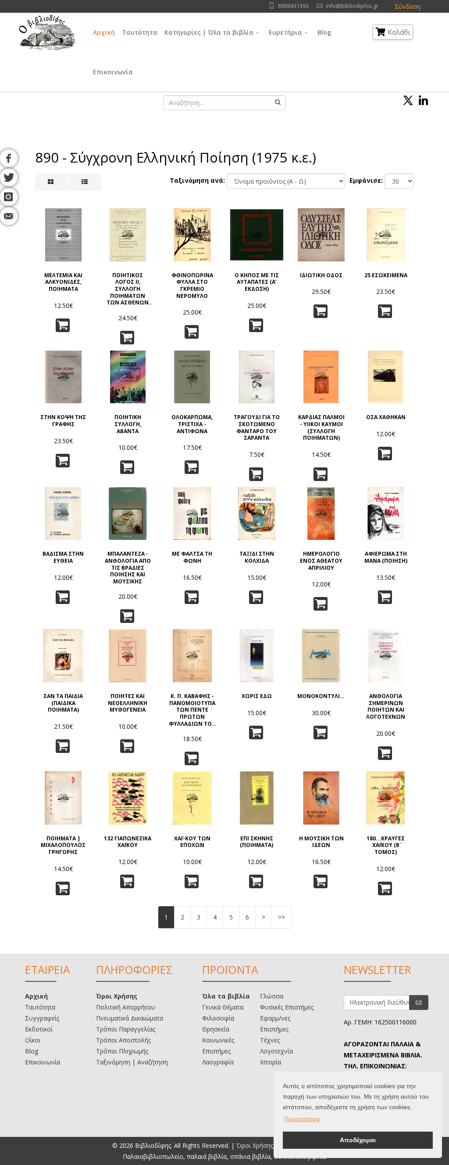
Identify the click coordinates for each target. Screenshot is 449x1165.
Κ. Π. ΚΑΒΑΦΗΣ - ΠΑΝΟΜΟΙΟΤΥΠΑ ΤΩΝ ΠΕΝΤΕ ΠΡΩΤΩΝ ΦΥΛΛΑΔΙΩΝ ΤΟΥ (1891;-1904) (192, 709)
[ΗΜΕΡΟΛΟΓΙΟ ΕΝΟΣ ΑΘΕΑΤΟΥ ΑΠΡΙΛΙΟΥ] (321, 513)
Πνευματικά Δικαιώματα (129, 1018)
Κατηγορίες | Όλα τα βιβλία (208, 32)
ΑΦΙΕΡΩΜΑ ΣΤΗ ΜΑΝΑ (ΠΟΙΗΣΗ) (385, 557)
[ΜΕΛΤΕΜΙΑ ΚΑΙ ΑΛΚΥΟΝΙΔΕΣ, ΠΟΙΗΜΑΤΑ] (63, 234)
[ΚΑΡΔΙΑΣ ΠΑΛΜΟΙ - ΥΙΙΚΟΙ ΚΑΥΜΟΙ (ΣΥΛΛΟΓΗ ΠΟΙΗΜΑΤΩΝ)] (321, 377)
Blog (324, 32)
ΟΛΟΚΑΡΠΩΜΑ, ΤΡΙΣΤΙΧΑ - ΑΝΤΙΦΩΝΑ (192, 424)
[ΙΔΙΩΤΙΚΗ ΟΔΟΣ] (321, 234)
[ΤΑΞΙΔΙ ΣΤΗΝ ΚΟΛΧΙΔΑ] (256, 513)
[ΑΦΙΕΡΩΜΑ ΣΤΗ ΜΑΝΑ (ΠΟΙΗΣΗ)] (385, 513)
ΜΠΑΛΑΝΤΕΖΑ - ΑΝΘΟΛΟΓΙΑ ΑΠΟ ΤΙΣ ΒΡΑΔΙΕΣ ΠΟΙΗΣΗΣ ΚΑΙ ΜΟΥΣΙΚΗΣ (128, 566)
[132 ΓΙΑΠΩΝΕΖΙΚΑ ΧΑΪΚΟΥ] (127, 798)
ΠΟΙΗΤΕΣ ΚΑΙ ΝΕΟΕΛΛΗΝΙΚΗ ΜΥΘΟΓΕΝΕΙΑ (127, 703)
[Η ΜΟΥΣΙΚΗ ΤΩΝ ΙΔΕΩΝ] (321, 798)
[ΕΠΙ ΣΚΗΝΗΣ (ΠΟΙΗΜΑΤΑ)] (256, 798)
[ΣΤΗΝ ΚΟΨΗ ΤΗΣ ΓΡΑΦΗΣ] (63, 377)
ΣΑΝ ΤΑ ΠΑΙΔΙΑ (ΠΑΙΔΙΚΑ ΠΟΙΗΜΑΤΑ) (63, 703)
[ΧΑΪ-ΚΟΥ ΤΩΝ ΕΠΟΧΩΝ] (192, 798)
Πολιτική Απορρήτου (125, 1007)
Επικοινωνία (113, 72)
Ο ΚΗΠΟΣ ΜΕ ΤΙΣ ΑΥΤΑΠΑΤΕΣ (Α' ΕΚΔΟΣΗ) (257, 282)
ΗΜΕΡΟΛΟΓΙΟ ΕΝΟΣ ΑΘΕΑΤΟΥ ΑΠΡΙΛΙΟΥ (321, 560)
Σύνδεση (407, 6)
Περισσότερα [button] (302, 1118)
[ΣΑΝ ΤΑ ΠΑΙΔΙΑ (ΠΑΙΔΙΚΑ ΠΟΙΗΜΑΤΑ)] (63, 655)
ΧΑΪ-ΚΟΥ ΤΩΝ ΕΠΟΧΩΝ (192, 842)
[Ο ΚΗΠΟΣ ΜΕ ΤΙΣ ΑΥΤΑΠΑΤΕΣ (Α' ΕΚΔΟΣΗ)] (256, 234)
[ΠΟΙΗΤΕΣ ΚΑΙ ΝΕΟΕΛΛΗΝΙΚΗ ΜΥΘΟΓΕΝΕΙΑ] (127, 655)
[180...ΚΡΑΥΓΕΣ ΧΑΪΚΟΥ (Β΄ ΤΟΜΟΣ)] (385, 798)
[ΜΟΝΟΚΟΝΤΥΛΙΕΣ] (321, 655)
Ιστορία (270, 1062)
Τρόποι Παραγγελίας (125, 1029)
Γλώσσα (271, 996)
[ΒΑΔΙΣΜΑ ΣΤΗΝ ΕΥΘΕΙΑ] (63, 513)
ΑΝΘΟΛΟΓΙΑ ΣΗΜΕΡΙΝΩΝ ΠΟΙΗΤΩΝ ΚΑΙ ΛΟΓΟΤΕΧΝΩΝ (385, 706)
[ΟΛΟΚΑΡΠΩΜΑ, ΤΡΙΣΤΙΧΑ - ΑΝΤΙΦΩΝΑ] (192, 377)
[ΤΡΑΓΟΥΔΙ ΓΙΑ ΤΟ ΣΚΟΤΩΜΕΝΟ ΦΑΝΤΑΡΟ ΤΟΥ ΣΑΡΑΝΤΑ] (256, 377)
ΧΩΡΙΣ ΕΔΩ (257, 696)
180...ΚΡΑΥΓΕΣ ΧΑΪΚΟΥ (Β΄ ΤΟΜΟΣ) (386, 845)
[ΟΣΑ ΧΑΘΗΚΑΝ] (385, 377)
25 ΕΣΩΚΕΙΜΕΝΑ (385, 275)
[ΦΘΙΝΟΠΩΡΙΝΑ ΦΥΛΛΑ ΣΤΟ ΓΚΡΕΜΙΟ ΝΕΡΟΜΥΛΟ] (192, 234)
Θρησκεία (215, 1029)
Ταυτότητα (139, 32)
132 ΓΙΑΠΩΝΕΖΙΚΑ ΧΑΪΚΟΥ (127, 842)
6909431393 (293, 6)
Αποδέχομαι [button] (358, 1139)
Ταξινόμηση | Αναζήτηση (132, 1062)
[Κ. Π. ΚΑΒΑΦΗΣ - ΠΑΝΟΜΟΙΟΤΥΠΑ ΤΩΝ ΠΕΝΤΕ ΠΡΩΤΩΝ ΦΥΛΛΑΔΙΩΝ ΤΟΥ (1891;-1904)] (192, 655)
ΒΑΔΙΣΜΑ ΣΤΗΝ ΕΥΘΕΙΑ (63, 557)
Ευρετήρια (285, 32)
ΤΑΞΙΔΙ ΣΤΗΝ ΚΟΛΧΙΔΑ (256, 557)
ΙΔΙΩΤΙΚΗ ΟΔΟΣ (321, 275)
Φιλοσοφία (218, 1018)
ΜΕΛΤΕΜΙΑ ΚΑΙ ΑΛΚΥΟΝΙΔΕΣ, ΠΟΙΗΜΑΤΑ (63, 282)
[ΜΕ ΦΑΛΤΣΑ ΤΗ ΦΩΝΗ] (192, 513)
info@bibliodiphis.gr (352, 6)
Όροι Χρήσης (116, 996)
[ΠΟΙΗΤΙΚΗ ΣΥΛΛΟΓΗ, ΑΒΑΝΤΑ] (127, 377)
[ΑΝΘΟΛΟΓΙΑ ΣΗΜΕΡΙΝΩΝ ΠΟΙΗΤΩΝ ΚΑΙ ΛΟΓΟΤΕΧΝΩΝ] (385, 655)
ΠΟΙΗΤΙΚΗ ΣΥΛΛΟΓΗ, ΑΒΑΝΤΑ (127, 424)
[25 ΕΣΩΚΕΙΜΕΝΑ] (385, 234)
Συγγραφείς (42, 1018)
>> (281, 917)
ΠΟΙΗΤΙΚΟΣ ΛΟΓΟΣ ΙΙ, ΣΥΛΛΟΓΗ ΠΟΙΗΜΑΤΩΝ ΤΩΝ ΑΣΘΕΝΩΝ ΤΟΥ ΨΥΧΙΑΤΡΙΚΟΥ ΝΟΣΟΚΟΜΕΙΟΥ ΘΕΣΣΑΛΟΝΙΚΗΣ (127, 288)
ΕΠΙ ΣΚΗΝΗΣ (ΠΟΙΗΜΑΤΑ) (256, 842)
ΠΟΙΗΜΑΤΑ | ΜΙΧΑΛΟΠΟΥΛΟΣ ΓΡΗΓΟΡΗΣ (63, 845)
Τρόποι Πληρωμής (122, 1051)
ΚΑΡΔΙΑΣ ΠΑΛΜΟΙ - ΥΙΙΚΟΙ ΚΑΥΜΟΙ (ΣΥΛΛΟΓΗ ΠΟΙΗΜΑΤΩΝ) (321, 427)
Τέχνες (270, 1040)
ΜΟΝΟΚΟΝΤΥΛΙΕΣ (321, 696)
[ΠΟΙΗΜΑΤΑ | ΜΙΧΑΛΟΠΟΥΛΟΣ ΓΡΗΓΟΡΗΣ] (63, 798)
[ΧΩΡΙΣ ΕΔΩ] (256, 655)
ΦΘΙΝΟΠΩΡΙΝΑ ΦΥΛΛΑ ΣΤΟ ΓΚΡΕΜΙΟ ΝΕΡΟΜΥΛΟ (192, 285)
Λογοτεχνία (276, 1051)
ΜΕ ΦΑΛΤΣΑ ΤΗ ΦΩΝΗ (192, 557)
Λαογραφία (218, 1062)
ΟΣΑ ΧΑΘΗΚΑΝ (386, 417)
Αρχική (104, 32)
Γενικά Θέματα (222, 1007)
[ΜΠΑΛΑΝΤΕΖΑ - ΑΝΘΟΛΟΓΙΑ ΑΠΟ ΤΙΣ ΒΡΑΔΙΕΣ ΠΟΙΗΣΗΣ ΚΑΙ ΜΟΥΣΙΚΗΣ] (127, 513)
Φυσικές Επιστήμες (287, 1007)
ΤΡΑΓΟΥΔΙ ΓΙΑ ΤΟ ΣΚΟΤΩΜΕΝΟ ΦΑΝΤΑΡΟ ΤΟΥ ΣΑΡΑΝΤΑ (257, 427)
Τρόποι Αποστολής (123, 1040)
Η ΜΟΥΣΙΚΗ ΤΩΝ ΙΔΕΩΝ (321, 842)
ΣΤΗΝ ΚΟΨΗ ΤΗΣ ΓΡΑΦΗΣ (63, 420)
